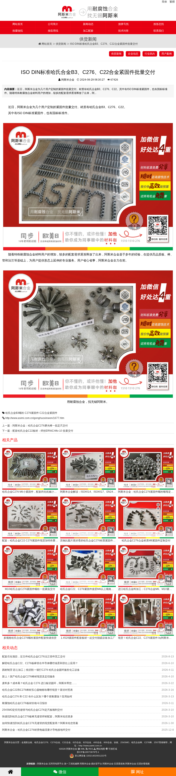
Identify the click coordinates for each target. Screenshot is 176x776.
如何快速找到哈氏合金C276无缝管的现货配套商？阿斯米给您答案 (40, 723)
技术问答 (123, 30)
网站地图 (100, 749)
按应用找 (53, 30)
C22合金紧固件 (48, 412)
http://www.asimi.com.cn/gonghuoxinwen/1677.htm (34, 418)
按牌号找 (123, 24)
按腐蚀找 (17, 30)
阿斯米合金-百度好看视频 (137, 763)
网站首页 (17, 24)
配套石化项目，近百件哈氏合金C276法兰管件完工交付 (33, 656)
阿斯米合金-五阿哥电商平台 (50, 763)
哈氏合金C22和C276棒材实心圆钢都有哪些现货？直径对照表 (37, 689)
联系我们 (158, 30)
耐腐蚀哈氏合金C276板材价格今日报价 (24, 703)
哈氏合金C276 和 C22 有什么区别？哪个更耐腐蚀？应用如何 (37, 696)
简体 (164, 1)
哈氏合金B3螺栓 (14, 412)
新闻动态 (88, 24)
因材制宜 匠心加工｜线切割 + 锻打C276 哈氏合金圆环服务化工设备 (41, 669)
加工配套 (88, 30)
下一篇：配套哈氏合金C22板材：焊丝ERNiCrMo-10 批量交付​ (37, 430)
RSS (90, 749)
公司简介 (53, 24)
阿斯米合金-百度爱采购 (114, 763)
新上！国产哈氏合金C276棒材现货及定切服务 (28, 676)
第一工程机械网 (71, 763)
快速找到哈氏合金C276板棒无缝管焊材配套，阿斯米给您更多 (37, 716)
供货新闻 (61, 43)
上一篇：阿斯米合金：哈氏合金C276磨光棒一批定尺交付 (35, 425)
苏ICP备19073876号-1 (88, 752)
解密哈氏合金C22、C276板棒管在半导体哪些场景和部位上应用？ (40, 663)
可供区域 (112, 749)
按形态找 (158, 24)
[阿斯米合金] (88, 12)
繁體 (172, 1)
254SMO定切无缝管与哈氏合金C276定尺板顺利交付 (32, 709)
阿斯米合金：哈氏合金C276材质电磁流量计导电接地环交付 (36, 729)
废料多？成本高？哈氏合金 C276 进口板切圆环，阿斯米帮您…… (39, 683)
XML (82, 749)
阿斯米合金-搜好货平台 (91, 763)
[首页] (10, 771)
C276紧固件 (32, 412)
